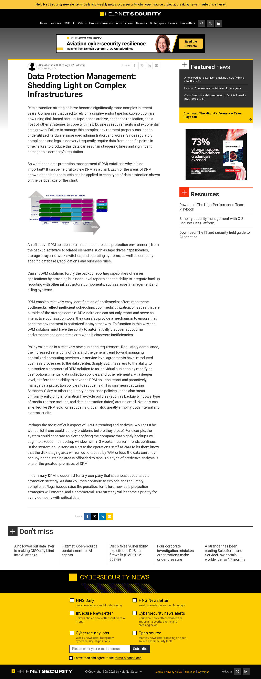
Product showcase (101, 23)
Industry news (125, 23)
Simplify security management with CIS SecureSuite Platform (211, 220)
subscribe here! (213, 4)
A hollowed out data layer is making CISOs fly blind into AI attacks (34, 550)
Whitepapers (157, 23)
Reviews (141, 23)
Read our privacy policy (168, 672)
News (43, 23)
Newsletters (187, 23)
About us (190, 672)
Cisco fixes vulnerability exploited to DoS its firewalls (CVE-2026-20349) (128, 553)
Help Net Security (131, 671)
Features (55, 23)
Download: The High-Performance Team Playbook (213, 115)
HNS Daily (85, 600)
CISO (67, 23)
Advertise (203, 672)
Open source (150, 633)
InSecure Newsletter (94, 613)
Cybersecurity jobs (92, 633)
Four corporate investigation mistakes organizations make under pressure (175, 553)
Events (172, 23)
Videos (82, 23)
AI (74, 23)
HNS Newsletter (153, 600)
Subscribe (140, 648)
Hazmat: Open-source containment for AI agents (212, 88)
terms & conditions (128, 658)
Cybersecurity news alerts (162, 613)
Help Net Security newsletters (58, 4)
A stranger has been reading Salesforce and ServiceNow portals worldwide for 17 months (225, 553)
